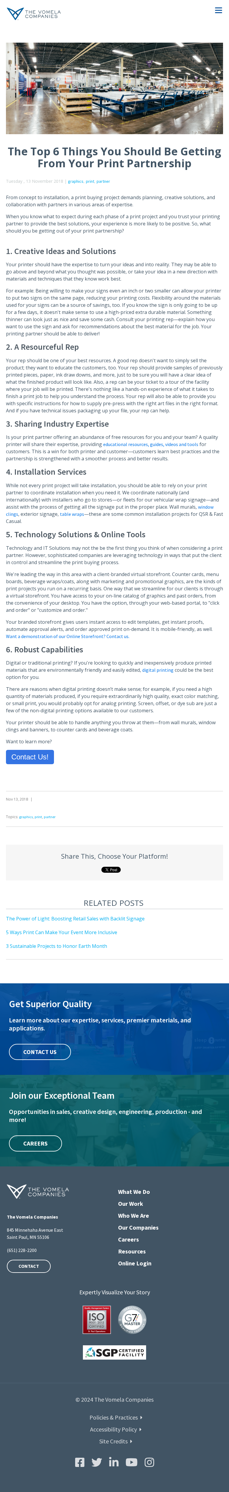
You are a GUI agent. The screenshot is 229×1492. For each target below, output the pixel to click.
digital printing (158, 670)
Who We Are (133, 1215)
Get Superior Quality (50, 1004)
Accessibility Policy (113, 1429)
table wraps (72, 514)
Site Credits (113, 1441)
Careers (35, 1143)
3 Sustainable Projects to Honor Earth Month (56, 946)
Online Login (134, 1263)
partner (103, 181)
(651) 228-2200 (22, 1250)
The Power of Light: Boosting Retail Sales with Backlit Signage (75, 918)
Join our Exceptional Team (61, 1095)
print (90, 181)
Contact (28, 1266)
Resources (132, 1251)
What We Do (134, 1191)
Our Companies (138, 1227)
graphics (75, 181)
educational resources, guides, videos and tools (150, 444)
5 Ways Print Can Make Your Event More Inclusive (61, 932)
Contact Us (40, 1051)
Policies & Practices (113, 1417)
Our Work (130, 1203)
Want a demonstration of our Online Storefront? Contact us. (67, 636)
